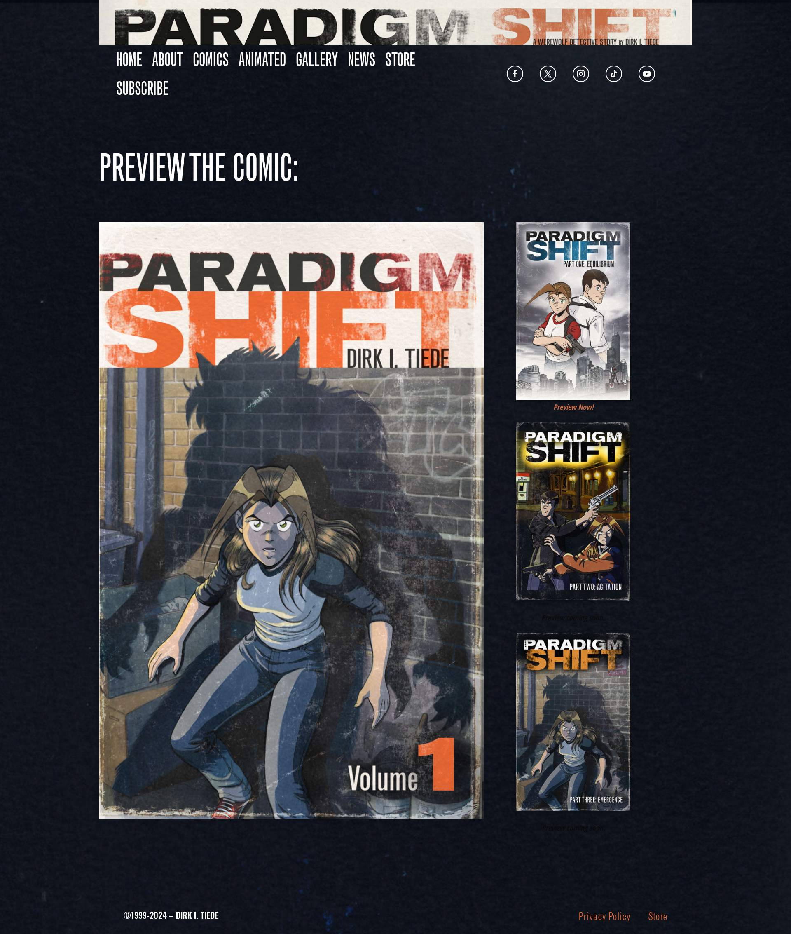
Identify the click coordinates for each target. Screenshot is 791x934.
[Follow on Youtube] (647, 74)
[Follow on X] (548, 74)
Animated (262, 59)
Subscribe (142, 88)
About (167, 59)
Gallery (317, 59)
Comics (211, 59)
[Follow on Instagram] (581, 74)
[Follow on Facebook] (515, 74)
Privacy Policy (604, 916)
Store (400, 59)
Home (129, 59)
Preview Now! (573, 407)
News (361, 59)
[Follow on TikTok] (614, 74)
